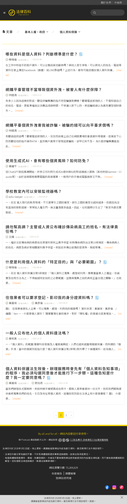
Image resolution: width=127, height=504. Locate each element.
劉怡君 (45, 383)
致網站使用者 (64, 478)
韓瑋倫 (19, 59)
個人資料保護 (68, 32)
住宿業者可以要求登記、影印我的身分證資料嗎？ (50, 297)
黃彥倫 (45, 303)
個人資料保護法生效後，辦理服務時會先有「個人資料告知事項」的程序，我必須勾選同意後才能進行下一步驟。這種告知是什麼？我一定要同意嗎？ (63, 373)
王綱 (18, 237)
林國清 (19, 95)
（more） (19, 110)
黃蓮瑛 (19, 303)
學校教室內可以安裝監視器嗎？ (34, 191)
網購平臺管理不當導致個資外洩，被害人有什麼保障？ (54, 89)
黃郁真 (19, 338)
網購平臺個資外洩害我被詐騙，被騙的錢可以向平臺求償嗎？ (60, 125)
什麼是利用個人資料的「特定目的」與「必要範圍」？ (54, 261)
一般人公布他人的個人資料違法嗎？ (38, 333)
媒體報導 (70, 473)
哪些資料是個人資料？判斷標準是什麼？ (42, 54)
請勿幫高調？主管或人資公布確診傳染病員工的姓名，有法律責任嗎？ (62, 229)
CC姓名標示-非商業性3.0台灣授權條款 (89, 439)
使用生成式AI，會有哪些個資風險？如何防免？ (48, 160)
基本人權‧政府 (35, 32)
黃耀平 (19, 166)
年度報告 (57, 473)
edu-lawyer (22, 197)
